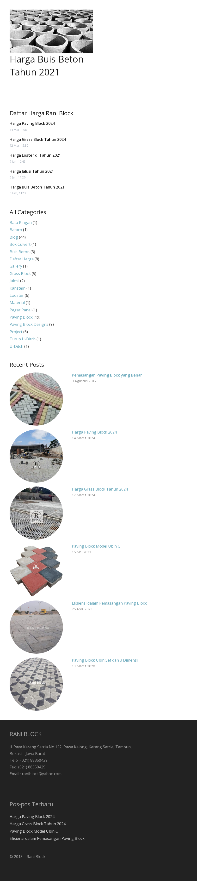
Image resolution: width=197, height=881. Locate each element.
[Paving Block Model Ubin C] (36, 570)
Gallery (16, 266)
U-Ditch (16, 346)
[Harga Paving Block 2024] (36, 456)
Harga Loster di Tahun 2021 (35, 155)
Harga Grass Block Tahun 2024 (38, 139)
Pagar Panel (20, 310)
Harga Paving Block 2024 (32, 123)
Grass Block (20, 273)
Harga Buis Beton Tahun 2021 (47, 65)
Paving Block (21, 317)
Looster (17, 295)
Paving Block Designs (29, 324)
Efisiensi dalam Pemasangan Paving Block (109, 603)
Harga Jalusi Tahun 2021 (32, 171)
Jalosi (14, 280)
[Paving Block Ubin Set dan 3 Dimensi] (36, 684)
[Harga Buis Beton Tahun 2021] (51, 31)
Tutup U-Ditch (23, 339)
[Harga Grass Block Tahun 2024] (36, 513)
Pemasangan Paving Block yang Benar (107, 375)
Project (16, 331)
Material (17, 302)
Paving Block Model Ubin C (96, 546)
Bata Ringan (21, 222)
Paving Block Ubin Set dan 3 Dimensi (105, 660)
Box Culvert (20, 244)
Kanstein (17, 288)
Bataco (16, 229)
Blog (14, 237)
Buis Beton (20, 251)
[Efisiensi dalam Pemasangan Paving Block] (36, 627)
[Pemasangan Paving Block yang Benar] (36, 399)
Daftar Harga (22, 259)
